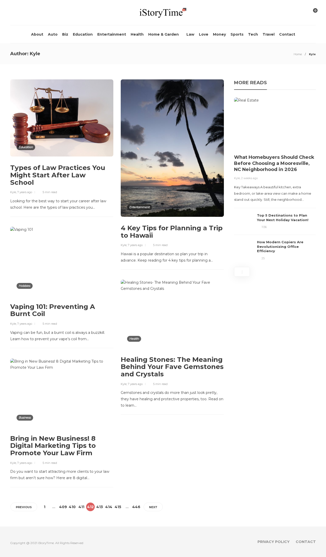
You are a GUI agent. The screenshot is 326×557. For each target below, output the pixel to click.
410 (72, 507)
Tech (253, 34)
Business (25, 417)
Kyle (13, 192)
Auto (53, 34)
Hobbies (24, 286)
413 (99, 507)
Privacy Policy (273, 541)
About (37, 34)
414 (108, 507)
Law (190, 34)
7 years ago (24, 192)
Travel (269, 34)
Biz (65, 34)
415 (118, 507)
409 (63, 507)
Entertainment (111, 34)
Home (298, 54)
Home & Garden (163, 34)
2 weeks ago (249, 178)
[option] (275, 179)
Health (137, 34)
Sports (236, 34)
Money (219, 34)
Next (153, 507)
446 (136, 507)
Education (83, 34)
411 (81, 507)
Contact (287, 34)
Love (203, 34)
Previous (24, 507)
